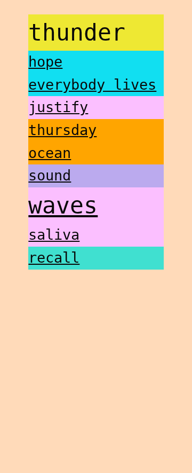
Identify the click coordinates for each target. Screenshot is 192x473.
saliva (53, 234)
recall (53, 257)
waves (63, 205)
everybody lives (92, 84)
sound (49, 175)
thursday (62, 130)
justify (58, 107)
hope (45, 61)
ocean (49, 153)
